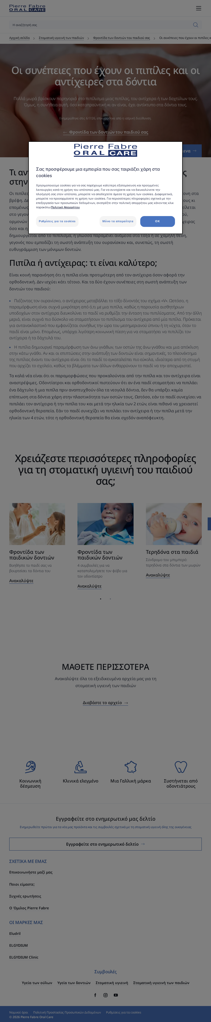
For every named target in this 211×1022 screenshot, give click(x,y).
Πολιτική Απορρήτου (65, 207)
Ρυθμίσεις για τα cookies (57, 221)
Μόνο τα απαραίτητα (117, 221)
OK (157, 221)
